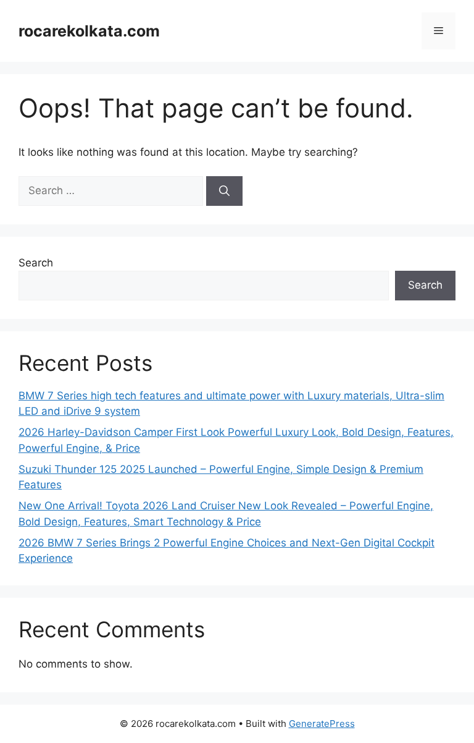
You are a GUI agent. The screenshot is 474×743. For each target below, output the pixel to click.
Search (36, 263)
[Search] (224, 191)
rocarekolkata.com (89, 31)
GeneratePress (322, 723)
